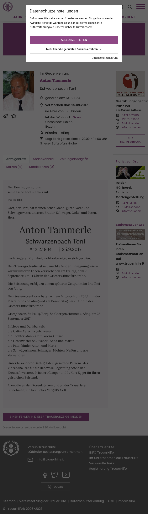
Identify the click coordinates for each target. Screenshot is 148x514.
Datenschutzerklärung (105, 57)
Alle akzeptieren (74, 40)
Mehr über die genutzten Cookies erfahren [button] (72, 49)
